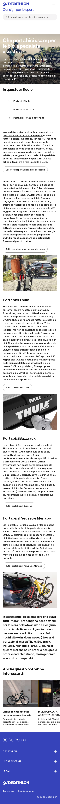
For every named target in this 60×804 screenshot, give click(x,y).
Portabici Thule (21, 101)
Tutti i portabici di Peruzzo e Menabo (24, 566)
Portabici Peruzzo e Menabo (29, 117)
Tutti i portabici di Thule (17, 387)
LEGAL (6, 771)
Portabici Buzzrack (23, 109)
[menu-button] (54, 4)
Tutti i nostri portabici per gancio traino (25, 249)
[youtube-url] (17, 740)
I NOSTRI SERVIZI (12, 761)
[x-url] (11, 740)
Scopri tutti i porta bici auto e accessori (25, 170)
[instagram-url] (23, 740)
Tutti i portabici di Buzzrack (19, 506)
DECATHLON (10, 751)
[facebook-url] (5, 740)
